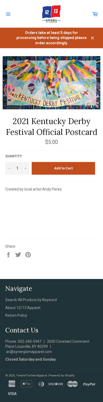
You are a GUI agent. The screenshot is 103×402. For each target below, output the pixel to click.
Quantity (13, 156)
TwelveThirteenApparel (31, 375)
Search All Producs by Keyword (31, 300)
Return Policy (16, 315)
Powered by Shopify (61, 375)
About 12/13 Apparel (22, 308)
